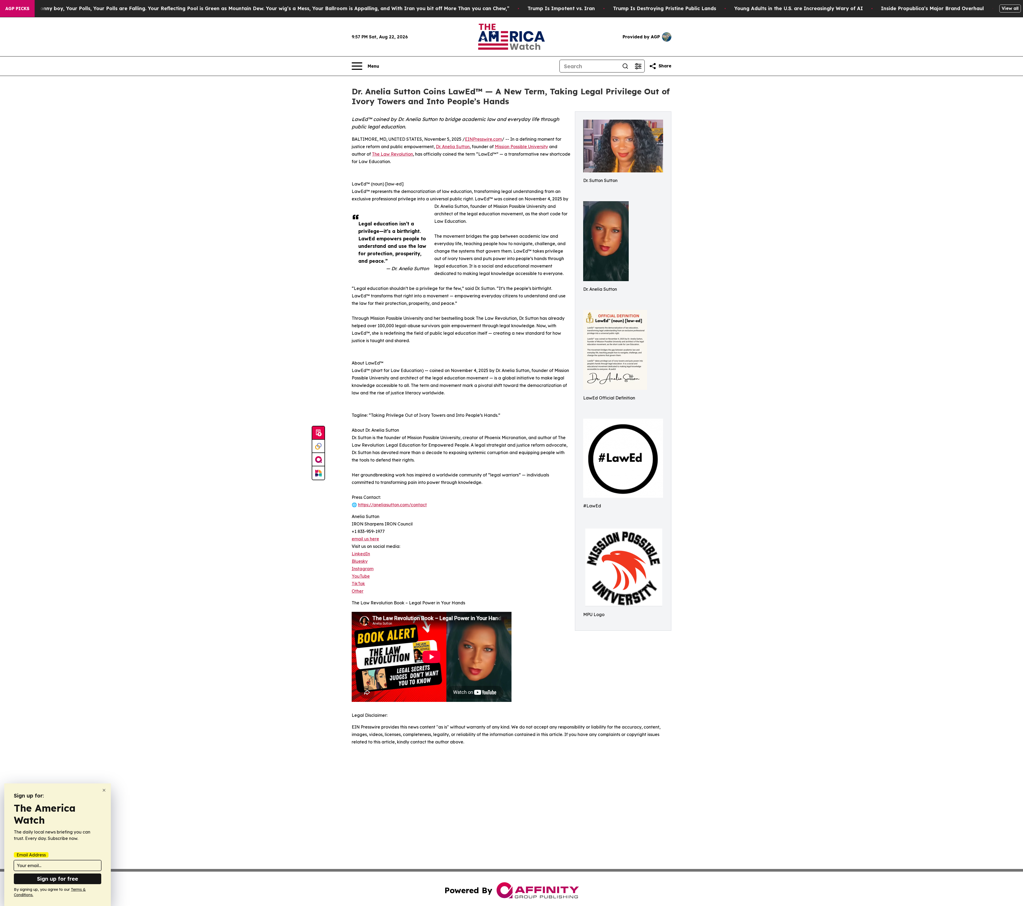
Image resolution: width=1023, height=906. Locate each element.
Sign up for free (57, 878)
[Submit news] (318, 433)
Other (357, 591)
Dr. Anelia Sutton (453, 146)
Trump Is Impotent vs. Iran (561, 8)
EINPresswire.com (483, 139)
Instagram (363, 568)
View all (1010, 8)
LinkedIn (361, 553)
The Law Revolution (392, 154)
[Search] (625, 66)
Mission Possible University (521, 146)
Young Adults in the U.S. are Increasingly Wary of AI (798, 8)
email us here (365, 538)
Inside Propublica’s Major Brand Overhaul (932, 8)
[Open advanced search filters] (638, 66)
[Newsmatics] (318, 473)
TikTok (358, 583)
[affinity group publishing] (318, 459)
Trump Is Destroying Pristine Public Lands (664, 8)
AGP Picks (17, 8)
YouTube (361, 576)
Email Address (31, 855)
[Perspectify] (318, 446)
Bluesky (360, 561)
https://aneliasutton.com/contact (392, 504)
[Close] (104, 790)
